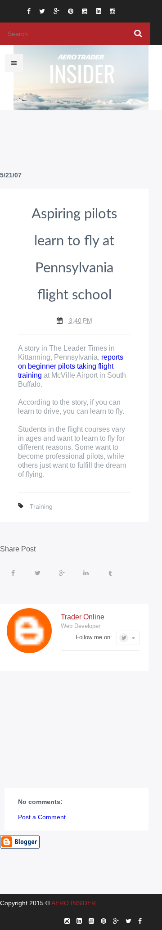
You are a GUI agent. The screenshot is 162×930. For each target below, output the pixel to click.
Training (41, 506)
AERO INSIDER (73, 903)
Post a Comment (42, 817)
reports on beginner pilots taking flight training (70, 366)
